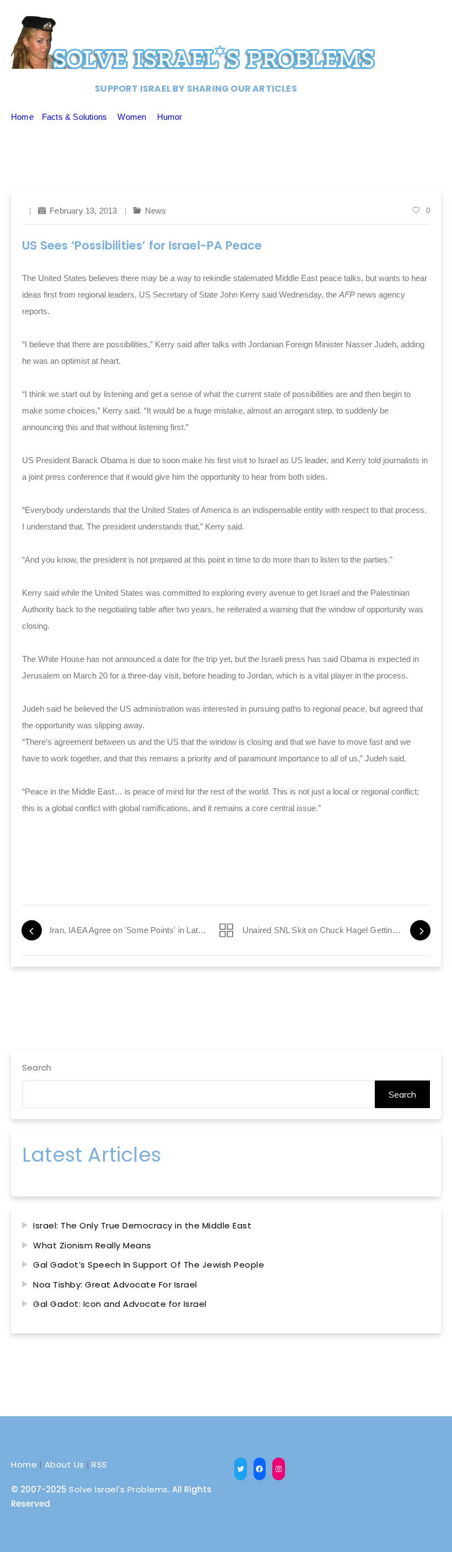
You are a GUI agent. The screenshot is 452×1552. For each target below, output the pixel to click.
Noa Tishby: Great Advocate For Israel (115, 1284)
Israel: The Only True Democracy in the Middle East (142, 1225)
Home (22, 116)
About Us (64, 1464)
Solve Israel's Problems (118, 1489)
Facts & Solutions (74, 116)
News (155, 210)
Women (131, 116)
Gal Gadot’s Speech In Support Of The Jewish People (148, 1264)
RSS (99, 1464)
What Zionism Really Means (92, 1245)
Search (36, 1067)
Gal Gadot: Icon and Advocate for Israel (120, 1304)
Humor (169, 116)
